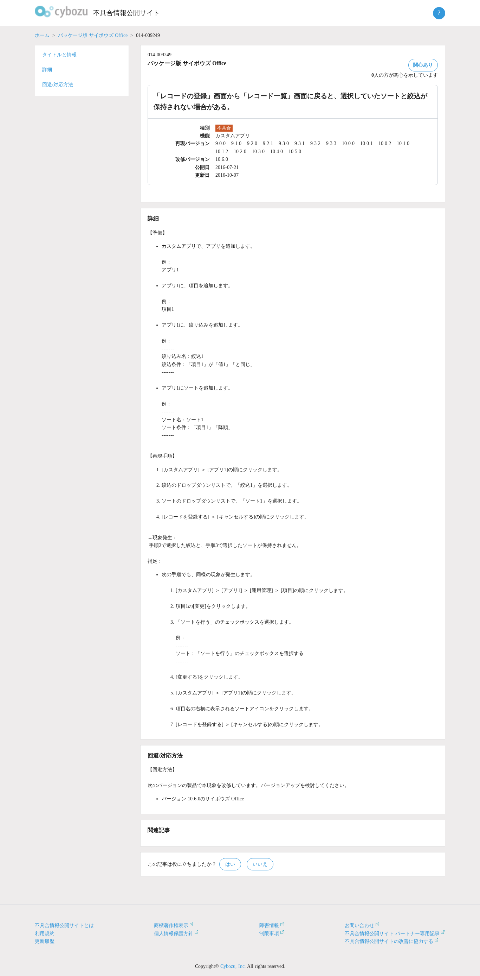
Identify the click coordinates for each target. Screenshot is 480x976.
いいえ (260, 864)
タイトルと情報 (59, 54)
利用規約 (44, 933)
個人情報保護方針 (173, 933)
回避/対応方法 (57, 84)
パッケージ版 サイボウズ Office (93, 35)
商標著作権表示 (171, 925)
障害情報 (269, 925)
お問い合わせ (359, 925)
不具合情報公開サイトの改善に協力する (389, 941)
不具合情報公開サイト (126, 13)
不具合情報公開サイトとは (64, 925)
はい (230, 864)
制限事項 (269, 933)
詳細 (47, 69)
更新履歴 (44, 941)
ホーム (42, 35)
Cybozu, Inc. (233, 966)
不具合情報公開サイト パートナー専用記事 (392, 933)
